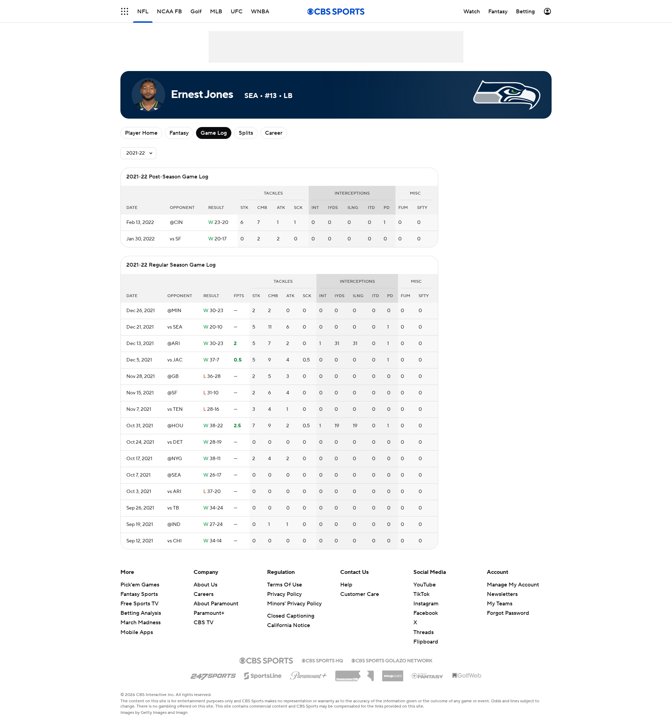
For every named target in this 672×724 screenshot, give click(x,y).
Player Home (141, 132)
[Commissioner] (354, 673)
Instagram (426, 603)
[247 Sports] (213, 674)
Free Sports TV (139, 603)
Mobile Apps (136, 632)
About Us (205, 584)
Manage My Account (513, 584)
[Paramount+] (308, 674)
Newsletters (502, 594)
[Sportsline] (263, 674)
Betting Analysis (140, 613)
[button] (124, 11)
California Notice (288, 625)
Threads (423, 632)
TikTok (421, 594)
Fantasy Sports (139, 594)
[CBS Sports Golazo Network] (392, 659)
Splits (246, 132)
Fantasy (179, 132)
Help (346, 584)
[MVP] (392, 673)
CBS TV (204, 622)
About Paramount (216, 603)
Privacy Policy (284, 594)
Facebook (425, 613)
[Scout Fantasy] (428, 675)
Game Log (214, 132)
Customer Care (359, 594)
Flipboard (425, 641)
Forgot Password (508, 613)
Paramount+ (209, 613)
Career (273, 132)
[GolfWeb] (467, 675)
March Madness (140, 622)
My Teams (499, 603)
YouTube (424, 584)
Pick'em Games (139, 584)
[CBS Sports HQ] (322, 659)
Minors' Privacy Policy (294, 603)
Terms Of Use (284, 584)
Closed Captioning (290, 615)
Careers (204, 594)
